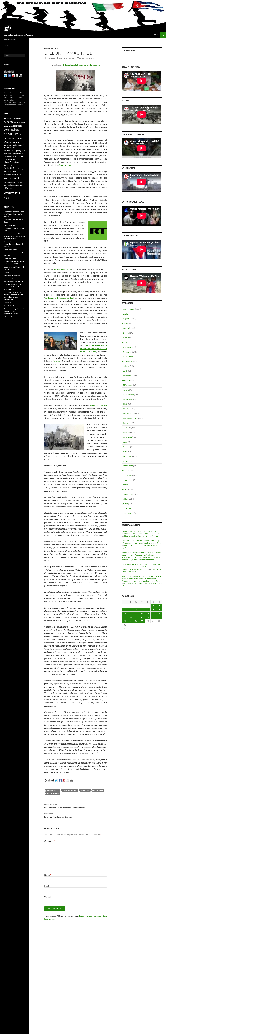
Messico (12, 159)
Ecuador (14, 145)
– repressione (127, 466)
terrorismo (18, 185)
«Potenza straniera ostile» (13, 317)
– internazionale (128, 413)
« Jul (124, 629)
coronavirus (11, 129)
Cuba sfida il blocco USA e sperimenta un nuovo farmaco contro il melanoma (14, 236)
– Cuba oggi (126, 352)
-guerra (125, 504)
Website (48, 897)
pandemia (14, 178)
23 (159, 617)
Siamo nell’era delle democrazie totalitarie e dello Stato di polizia (14, 244)
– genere (125, 390)
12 (136, 613)
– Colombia (126, 347)
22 (153, 617)
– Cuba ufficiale (128, 356)
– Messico (126, 432)
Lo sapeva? (7, 303)
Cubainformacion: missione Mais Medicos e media (64, 806)
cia (11, 126)
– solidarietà (127, 475)
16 (159, 613)
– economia (126, 375)
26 (136, 621)
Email (47, 886)
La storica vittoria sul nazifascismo (58, 815)
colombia (17, 125)
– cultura (125, 366)
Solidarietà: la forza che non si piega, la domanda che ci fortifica (141, 558)
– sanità (125, 470)
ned (16, 169)
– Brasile (125, 337)
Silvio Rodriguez (53, 793)
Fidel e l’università (10, 225)
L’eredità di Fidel (9, 306)
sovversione (9, 185)
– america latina (128, 309)
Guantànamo (65, 165)
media (6, 159)
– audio (125, 323)
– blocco (125, 328)
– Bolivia (125, 333)
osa (5, 178)
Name (47, 875)
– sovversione (127, 480)
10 (125, 613)
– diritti (125, 371)
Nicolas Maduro (10, 172)
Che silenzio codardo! (11, 250)
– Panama (126, 447)
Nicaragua (21, 169)
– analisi (125, 314)
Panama (56, 361)
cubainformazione (67, 58)
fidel (13, 147)
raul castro (7, 182)
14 (148, 613)
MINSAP (9, 168)
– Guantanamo (128, 394)
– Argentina (126, 319)
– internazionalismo (130, 418)
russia (13, 182)
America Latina (9, 118)
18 (130, 617)
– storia (125, 489)
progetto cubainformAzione (18, 34)
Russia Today (98, 790)
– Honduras (126, 409)
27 (142, 621)
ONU (21, 175)
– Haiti (124, 404)
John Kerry (85, 790)
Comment (49, 841)
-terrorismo (126, 508)
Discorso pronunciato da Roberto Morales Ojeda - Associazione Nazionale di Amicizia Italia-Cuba (142, 542)
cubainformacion (13, 138)
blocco (8, 122)
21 (148, 617)
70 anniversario (53, 790)
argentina (17, 118)
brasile (7, 126)
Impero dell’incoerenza (12, 276)
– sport (125, 485)
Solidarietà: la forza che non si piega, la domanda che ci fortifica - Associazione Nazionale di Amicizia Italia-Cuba (141, 554)
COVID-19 (11, 134)
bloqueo (16, 122)
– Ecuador (126, 380)
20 (142, 617)
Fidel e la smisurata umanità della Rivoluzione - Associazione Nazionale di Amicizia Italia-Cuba (141, 532)
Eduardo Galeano (98, 405)
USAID (11, 188)
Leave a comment (86, 58)
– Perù (124, 451)
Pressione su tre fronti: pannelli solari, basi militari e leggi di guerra (14, 214)
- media (47, 48)
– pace (124, 442)
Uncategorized (128, 513)
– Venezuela (127, 494)
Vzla (6, 197)
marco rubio (18, 156)
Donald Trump (11, 141)
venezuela (12, 193)
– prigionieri (127, 456)
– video (125, 499)
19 (136, 617)
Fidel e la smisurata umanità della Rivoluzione (142, 536)
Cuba (19, 134)
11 (130, 613)
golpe (18, 151)
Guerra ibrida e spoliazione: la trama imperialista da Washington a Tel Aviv (14, 311)
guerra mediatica (9, 153)
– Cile (124, 342)
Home (156, 35)
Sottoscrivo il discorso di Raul (59, 298)
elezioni (21, 145)
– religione (126, 461)
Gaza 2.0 (7, 273)
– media (125, 428)
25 (130, 621)
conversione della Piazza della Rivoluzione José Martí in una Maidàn (93, 348)
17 (125, 617)
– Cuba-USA (127, 361)
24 (125, 621)
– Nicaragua (127, 437)
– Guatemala (127, 399)
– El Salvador (127, 385)
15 (153, 613)
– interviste (126, 423)
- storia (54, 48)
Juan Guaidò (20, 153)
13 (142, 613)
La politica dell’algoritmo (12, 258)
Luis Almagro (8, 156)
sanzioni (18, 182)
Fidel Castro (10, 150)
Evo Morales (8, 147)
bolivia (22, 122)
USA (6, 188)
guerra (22, 151)
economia (7, 145)
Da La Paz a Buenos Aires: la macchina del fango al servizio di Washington (14, 286)
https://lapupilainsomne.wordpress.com (81, 65)
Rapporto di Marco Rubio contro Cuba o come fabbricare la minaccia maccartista (142, 584)
